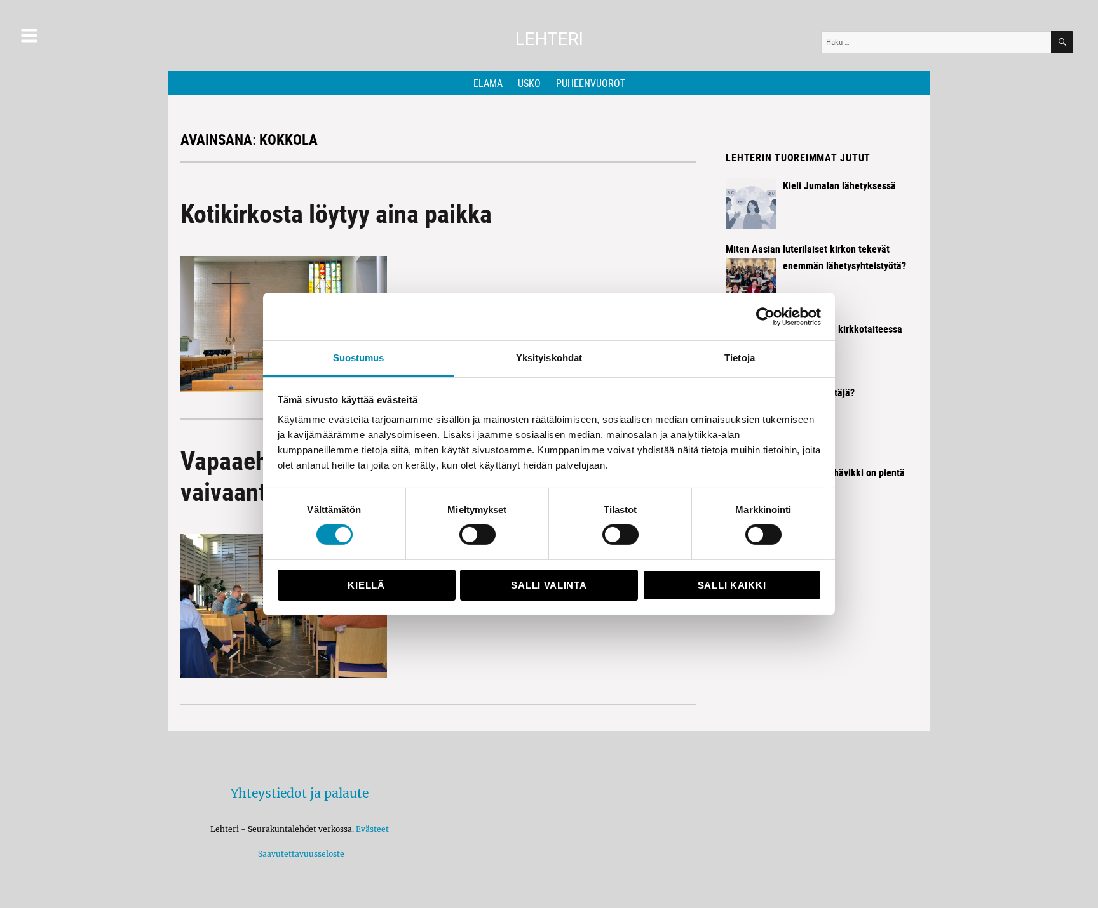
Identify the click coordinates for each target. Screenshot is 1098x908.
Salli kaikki (732, 585)
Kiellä (366, 585)
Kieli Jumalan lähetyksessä (839, 185)
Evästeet (372, 829)
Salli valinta (548, 585)
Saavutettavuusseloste (299, 853)
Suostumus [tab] (358, 357)
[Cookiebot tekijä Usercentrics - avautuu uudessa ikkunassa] (765, 316)
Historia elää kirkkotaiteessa (842, 329)
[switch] (477, 534)
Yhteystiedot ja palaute (300, 793)
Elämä (488, 83)
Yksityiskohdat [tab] (549, 357)
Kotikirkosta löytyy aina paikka (336, 213)
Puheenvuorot (590, 83)
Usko (529, 83)
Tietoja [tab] (739, 357)
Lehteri (549, 39)
